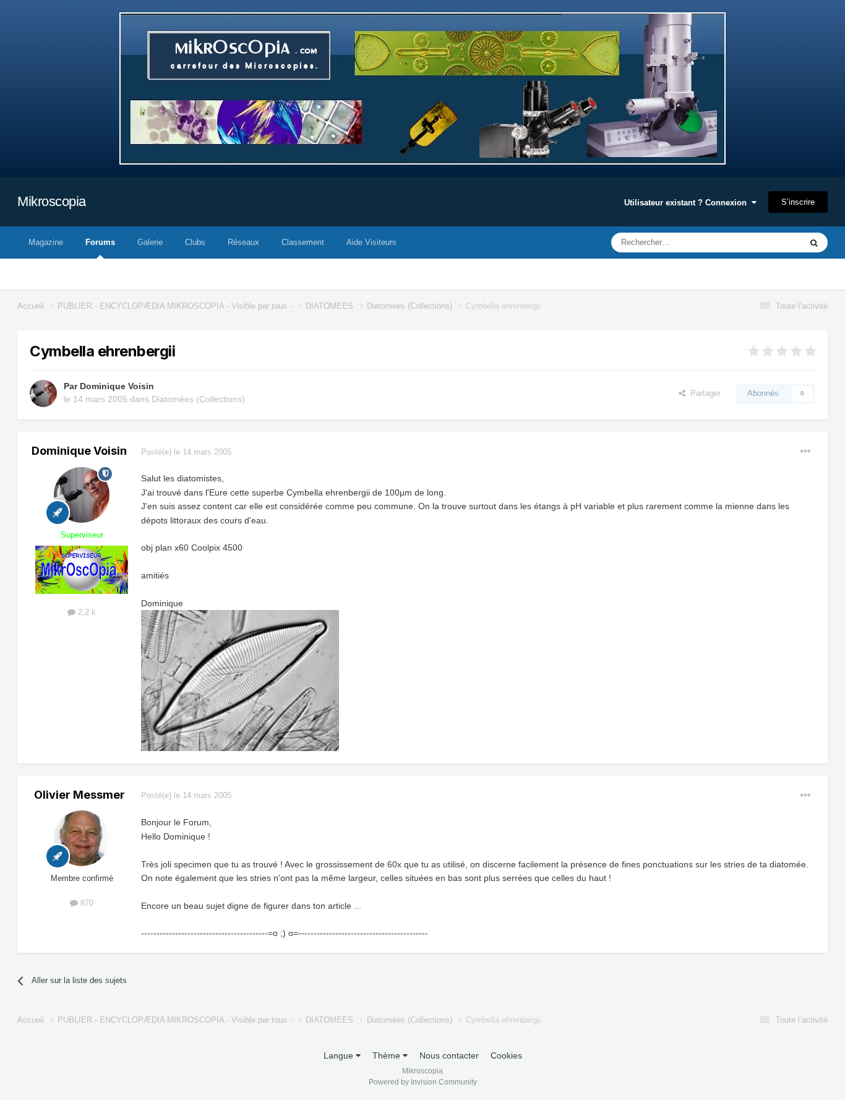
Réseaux (243, 242)
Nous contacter (449, 1055)
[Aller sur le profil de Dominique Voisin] (43, 393)
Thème (387, 1055)
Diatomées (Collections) (198, 399)
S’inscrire (798, 202)
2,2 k (85, 612)
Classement (302, 242)
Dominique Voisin (117, 386)
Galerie (150, 242)
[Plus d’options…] (805, 451)
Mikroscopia (51, 201)
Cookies (506, 1055)
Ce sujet (770, 242)
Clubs (195, 242)
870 (85, 903)
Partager (703, 393)
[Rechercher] (814, 242)
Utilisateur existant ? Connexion (688, 202)
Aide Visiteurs (371, 242)
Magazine (45, 242)
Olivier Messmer (79, 794)
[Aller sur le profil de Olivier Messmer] (81, 838)
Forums (100, 242)
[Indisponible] (240, 680)
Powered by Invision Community (423, 1082)
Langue (340, 1055)
